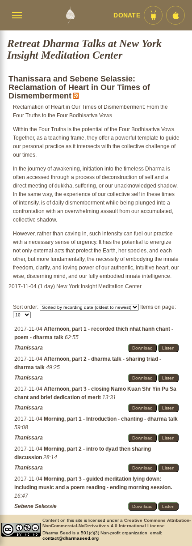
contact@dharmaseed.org (70, 538)
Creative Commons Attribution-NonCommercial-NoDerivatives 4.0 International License (116, 523)
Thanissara (28, 348)
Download (142, 348)
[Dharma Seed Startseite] (70, 15)
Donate (126, 15)
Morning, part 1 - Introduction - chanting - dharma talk (111, 419)
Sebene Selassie (35, 506)
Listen (168, 348)
